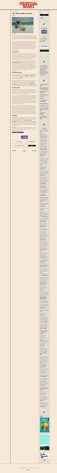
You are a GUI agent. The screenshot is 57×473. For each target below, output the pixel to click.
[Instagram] (17, 132)
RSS (44, 459)
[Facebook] (16, 132)
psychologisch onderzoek (16, 62)
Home (28, 469)
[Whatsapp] (21, 132)
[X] (13, 132)
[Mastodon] (15, 132)
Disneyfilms (27, 75)
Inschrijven (44, 50)
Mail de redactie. (21, 145)
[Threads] (20, 132)
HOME (24, 150)
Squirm (15, 33)
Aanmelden (32, 145)
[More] (22, 132)
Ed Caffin (13, 127)
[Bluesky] (12, 132)
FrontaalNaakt (28, 4)
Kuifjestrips (32, 75)
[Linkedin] (19, 132)
